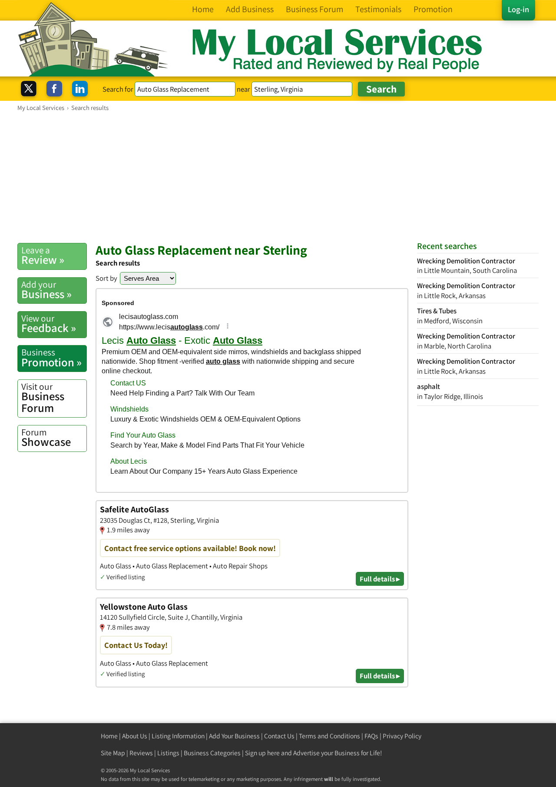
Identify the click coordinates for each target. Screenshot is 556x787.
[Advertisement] (278, 177)
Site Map (113, 753)
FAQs (371, 736)
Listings (168, 753)
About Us (134, 736)
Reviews (141, 753)
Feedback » (48, 323)
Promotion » (51, 357)
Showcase (46, 437)
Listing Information (178, 736)
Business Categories (212, 753)
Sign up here (262, 753)
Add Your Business (234, 736)
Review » (42, 255)
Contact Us (279, 736)
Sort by (106, 278)
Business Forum (42, 397)
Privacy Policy (402, 736)
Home (109, 736)
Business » (46, 290)
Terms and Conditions (329, 736)
